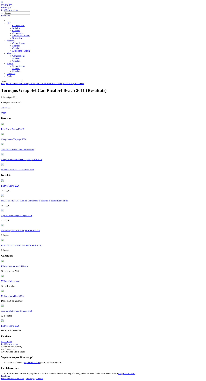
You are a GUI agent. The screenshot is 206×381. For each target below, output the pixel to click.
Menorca (11, 53)
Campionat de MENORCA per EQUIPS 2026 (21, 159)
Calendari (11, 73)
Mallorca (11, 40)
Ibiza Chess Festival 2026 (12, 129)
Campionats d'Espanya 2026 (13, 139)
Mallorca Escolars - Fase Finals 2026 (17, 169)
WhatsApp (6, 7)
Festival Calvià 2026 (10, 186)
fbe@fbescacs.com (9, 10)
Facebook (5, 15)
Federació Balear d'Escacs (12, 378)
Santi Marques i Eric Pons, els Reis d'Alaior (20, 230)
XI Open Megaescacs (10, 281)
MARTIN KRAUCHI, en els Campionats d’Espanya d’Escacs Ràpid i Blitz (34, 200)
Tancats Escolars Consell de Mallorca (17, 149)
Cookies (39, 378)
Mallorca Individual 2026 (12, 296)
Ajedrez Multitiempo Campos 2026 (16, 215)
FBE (9, 23)
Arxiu (9, 76)
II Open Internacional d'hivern (14, 266)
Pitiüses (10, 63)
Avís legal (30, 378)
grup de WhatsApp (31, 362)
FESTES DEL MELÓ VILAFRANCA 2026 (21, 245)
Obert (3, 113)
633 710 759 (6, 5)
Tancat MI (5, 107)
